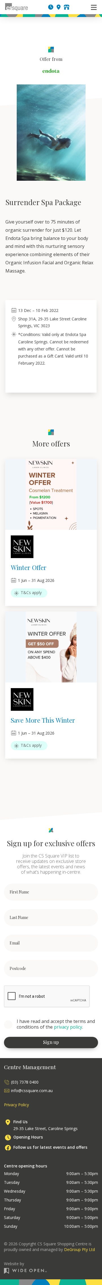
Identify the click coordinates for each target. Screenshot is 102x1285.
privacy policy (68, 1027)
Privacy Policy (16, 1104)
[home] (16, 7)
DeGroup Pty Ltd (79, 1249)
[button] (94, 7)
